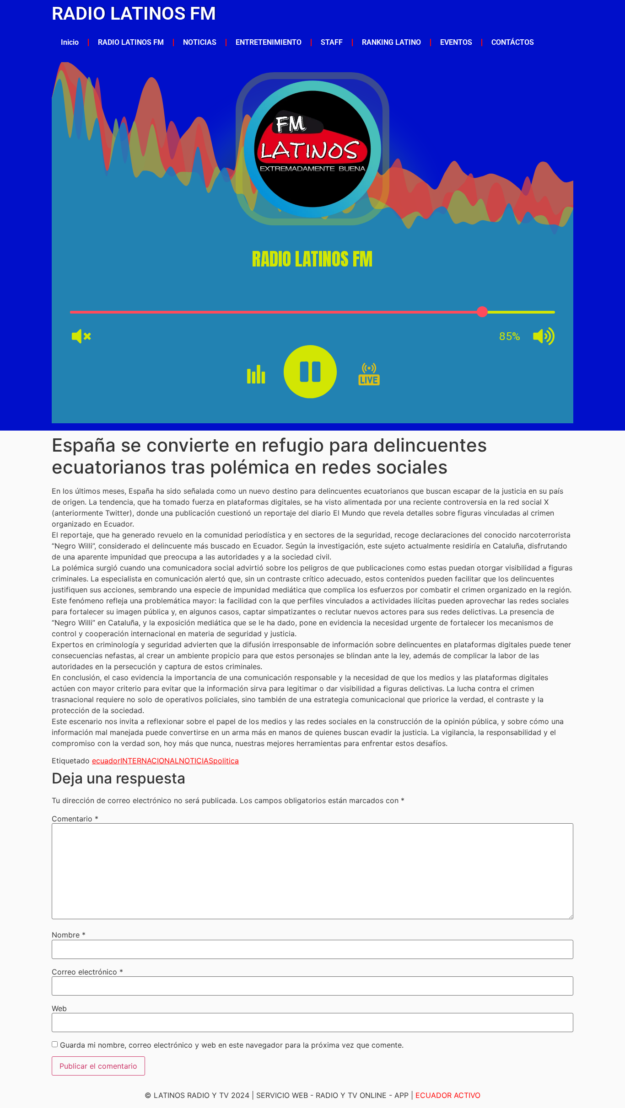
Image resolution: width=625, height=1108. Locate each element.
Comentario (75, 818)
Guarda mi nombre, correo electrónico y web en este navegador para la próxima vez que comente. (232, 1045)
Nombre (69, 934)
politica (226, 760)
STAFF (332, 42)
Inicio (70, 42)
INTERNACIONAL (149, 760)
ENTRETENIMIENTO (269, 42)
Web (59, 1008)
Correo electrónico (87, 971)
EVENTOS (456, 42)
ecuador (106, 760)
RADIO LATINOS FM (134, 13)
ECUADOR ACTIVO (447, 1095)
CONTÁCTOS (512, 42)
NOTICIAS (199, 42)
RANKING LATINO (391, 42)
